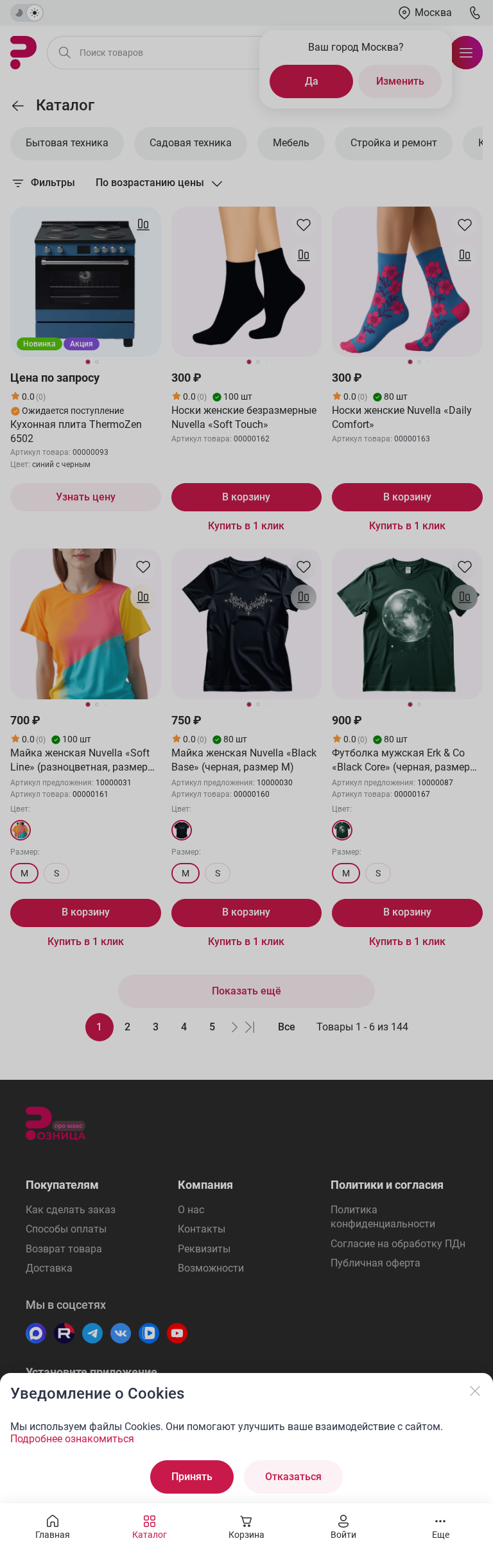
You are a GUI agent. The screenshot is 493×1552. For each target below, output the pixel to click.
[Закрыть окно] (475, 1391)
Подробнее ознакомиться (72, 1439)
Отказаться (293, 1477)
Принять (191, 1477)
